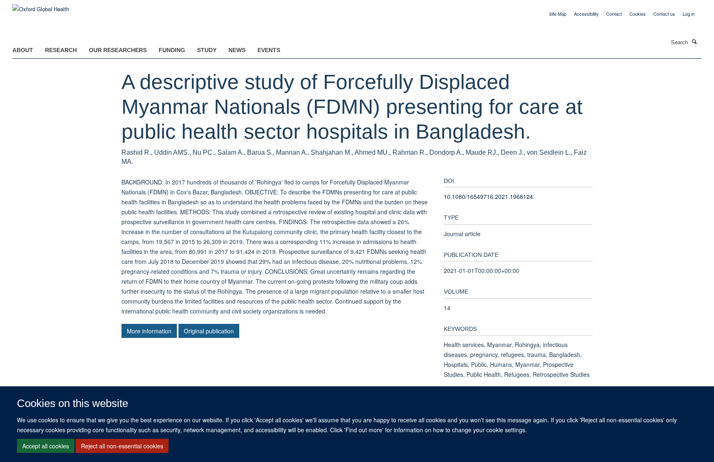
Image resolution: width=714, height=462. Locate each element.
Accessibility (586, 13)
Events (268, 50)
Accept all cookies (45, 446)
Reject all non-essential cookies (122, 446)
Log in (689, 13)
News (236, 50)
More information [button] (149, 331)
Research (61, 50)
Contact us (664, 13)
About (22, 50)
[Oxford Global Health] (40, 6)
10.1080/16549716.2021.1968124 (488, 196)
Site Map (557, 13)
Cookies (637, 13)
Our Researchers (118, 50)
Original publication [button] (209, 331)
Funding (172, 50)
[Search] (694, 41)
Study (207, 50)
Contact (614, 13)
